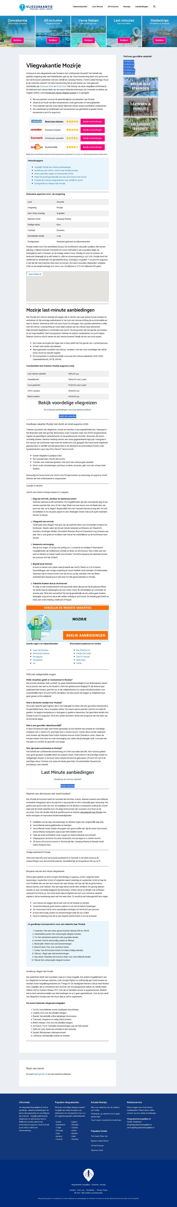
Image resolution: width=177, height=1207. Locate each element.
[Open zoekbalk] (154, 7)
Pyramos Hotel (97, 1150)
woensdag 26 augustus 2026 (30, 1124)
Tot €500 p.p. (128, 64)
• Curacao (58, 1139)
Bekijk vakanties (68, 786)
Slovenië (95, 1184)
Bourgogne (38, 657)
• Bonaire (74, 1133)
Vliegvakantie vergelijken (80, 1184)
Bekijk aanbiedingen (92, 121)
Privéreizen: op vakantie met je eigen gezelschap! (105, 1115)
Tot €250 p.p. (128, 61)
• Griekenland (60, 1124)
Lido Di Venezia (83, 657)
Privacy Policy (102, 1190)
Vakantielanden (80, 6)
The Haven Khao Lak (99, 1136)
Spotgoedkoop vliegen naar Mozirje (49, 183)
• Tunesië (74, 1127)
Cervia (78, 663)
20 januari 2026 (46, 86)
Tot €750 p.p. (128, 67)
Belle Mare (80, 660)
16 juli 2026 (61, 86)
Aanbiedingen (141, 6)
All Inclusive (113, 6)
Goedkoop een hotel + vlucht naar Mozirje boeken (56, 170)
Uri (34, 663)
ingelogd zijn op (40, 1074)
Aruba (74, 1130)
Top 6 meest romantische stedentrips (106, 1120)
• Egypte (74, 1122)
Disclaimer (90, 1190)
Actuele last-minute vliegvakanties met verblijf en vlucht (58, 180)
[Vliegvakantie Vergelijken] (36, 7)
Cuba (58, 1133)
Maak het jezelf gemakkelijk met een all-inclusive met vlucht (60, 177)
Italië (73, 1136)
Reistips (127, 6)
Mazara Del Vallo (83, 653)
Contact (72, 1190)
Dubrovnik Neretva (41, 653)
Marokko (75, 1124)
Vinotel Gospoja (97, 1145)
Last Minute (97, 6)
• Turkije (58, 1127)
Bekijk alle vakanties (67, 416)
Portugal (59, 1130)
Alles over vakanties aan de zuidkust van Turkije (105, 1109)
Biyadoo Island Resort (100, 1141)
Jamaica (59, 1136)
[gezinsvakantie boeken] (140, 116)
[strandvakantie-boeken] (140, 95)
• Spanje (58, 1122)
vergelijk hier (79, 154)
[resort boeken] (140, 136)
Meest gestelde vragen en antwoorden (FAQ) (53, 174)
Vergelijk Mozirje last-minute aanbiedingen (52, 167)
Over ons (80, 1190)
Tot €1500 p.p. (129, 73)
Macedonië (37, 660)
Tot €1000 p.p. (129, 70)
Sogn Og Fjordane (40, 650)
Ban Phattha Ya (83, 650)
